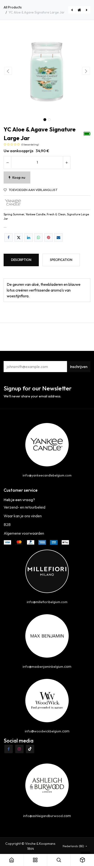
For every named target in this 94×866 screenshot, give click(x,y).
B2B (7, 524)
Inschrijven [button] (78, 366)
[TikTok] (30, 749)
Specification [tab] (61, 260)
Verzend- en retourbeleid (24, 507)
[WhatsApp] (38, 237)
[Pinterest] (48, 237)
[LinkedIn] (28, 237)
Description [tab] (21, 260)
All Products (13, 7)
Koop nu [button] (18, 177)
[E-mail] (58, 237)
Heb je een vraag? (19, 499)
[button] (8, 71)
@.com (47, 731)
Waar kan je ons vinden (23, 515)
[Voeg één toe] (66, 162)
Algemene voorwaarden (24, 533)
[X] (18, 237)
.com (47, 666)
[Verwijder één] (7, 162)
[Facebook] (8, 237)
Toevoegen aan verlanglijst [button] (33, 189)
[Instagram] (19, 749)
